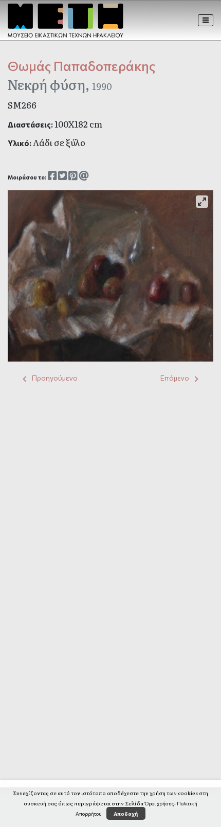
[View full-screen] (202, 201)
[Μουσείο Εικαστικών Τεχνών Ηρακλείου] (65, 21)
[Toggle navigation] (206, 20)
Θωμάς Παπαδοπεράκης (81, 66)
